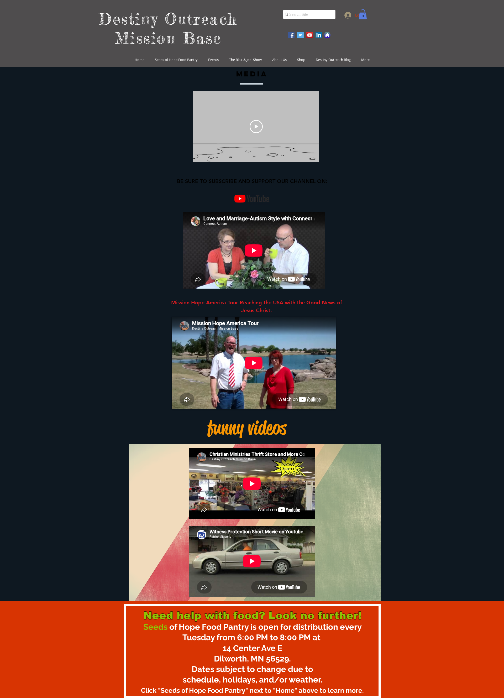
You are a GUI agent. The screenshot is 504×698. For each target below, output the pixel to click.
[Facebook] (291, 35)
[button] (363, 14)
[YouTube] (309, 35)
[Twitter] (300, 35)
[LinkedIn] (319, 35)
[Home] (327, 35)
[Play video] (256, 126)
